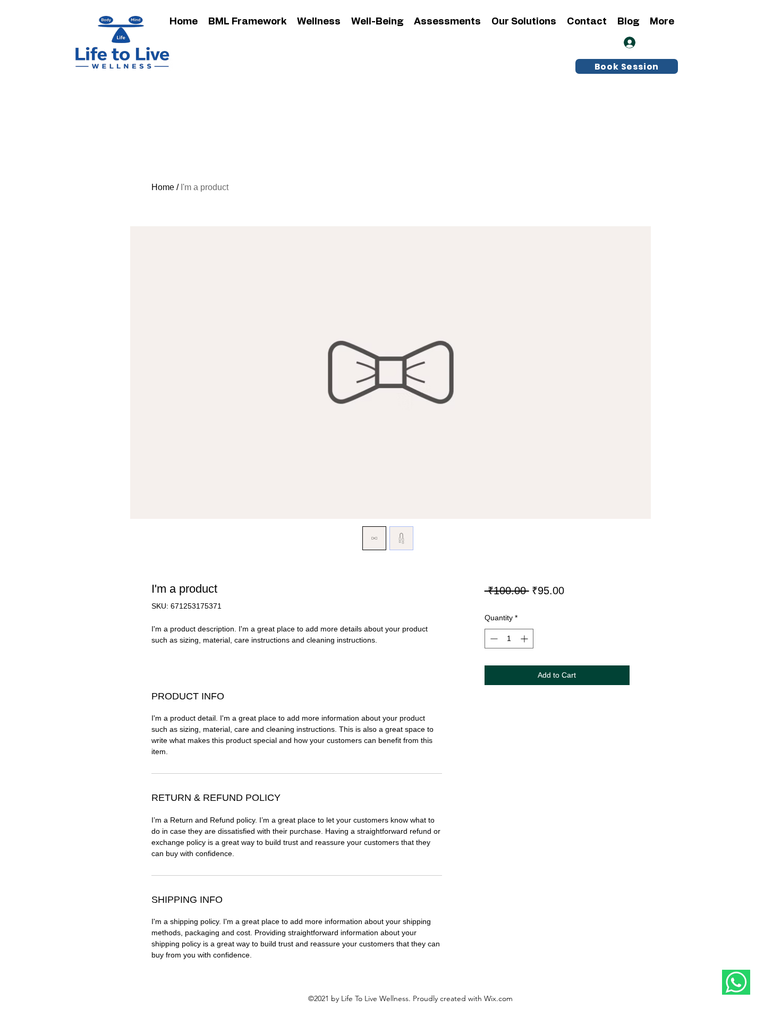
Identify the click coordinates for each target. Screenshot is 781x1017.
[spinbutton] (509, 638)
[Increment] (525, 638)
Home (162, 187)
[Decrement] (492, 638)
